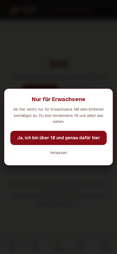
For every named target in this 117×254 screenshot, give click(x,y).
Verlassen (58, 152)
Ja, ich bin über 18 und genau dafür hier (58, 138)
